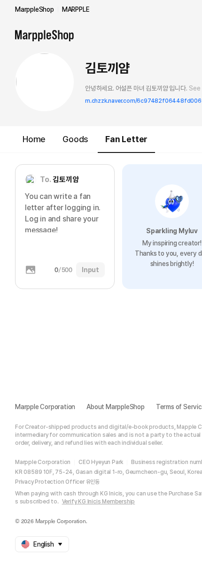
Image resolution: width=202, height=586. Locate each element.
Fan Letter (126, 139)
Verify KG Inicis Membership (98, 501)
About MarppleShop (115, 407)
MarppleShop (34, 9)
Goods (75, 139)
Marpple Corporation (45, 407)
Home (34, 139)
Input (90, 270)
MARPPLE (76, 9)
